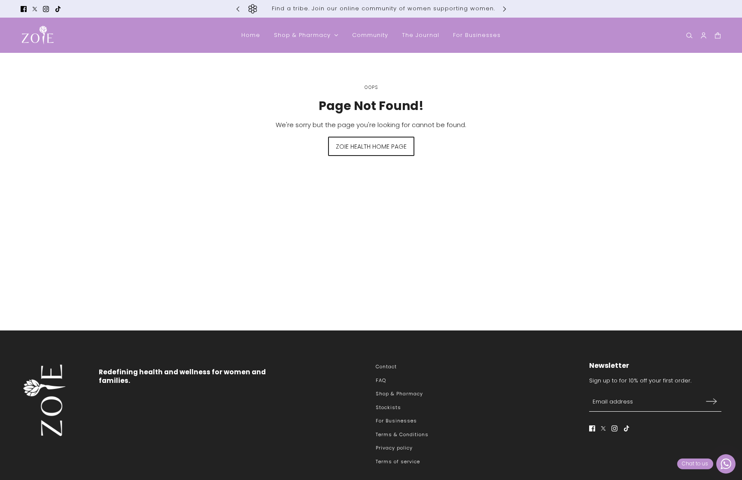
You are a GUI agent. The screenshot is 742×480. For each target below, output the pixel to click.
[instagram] (46, 9)
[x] (35, 9)
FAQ (381, 380)
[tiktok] (58, 9)
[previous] (238, 8)
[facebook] (23, 9)
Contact (386, 366)
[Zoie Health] (38, 35)
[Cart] (717, 35)
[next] (505, 8)
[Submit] (711, 401)
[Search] (689, 35)
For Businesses (396, 420)
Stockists (388, 407)
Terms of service (398, 461)
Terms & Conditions (402, 434)
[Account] (703, 35)
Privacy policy (394, 447)
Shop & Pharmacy (399, 393)
